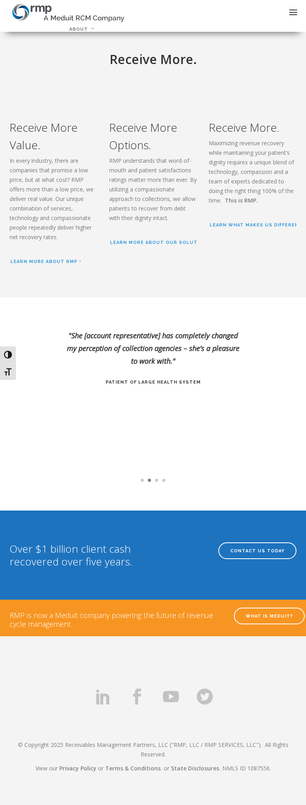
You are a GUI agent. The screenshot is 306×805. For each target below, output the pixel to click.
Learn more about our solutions (160, 242)
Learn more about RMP (44, 261)
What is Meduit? (269, 616)
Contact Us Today (257, 551)
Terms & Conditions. (133, 768)
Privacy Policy (77, 768)
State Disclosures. (196, 768)
